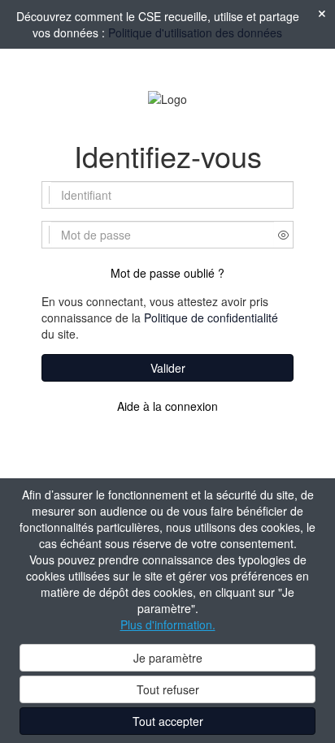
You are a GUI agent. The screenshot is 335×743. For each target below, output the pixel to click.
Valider (167, 368)
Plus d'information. (167, 624)
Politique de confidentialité (211, 317)
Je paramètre (167, 658)
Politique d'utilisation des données (195, 32)
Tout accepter (168, 721)
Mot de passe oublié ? (167, 273)
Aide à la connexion (167, 406)
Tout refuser (168, 689)
